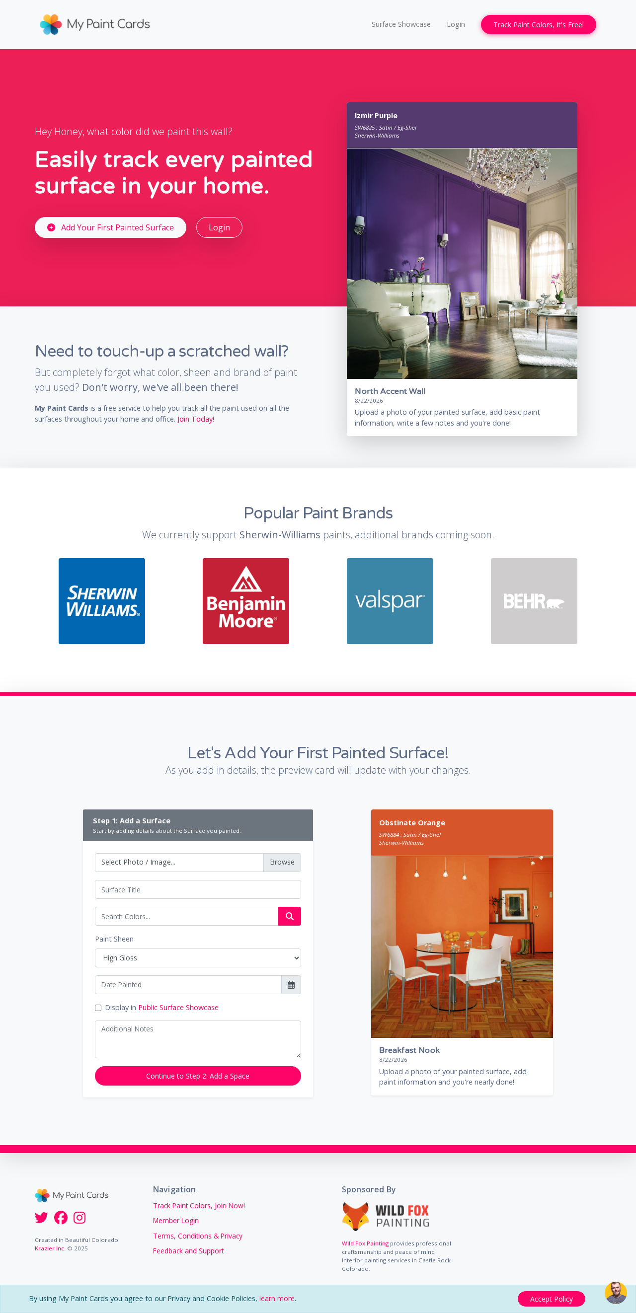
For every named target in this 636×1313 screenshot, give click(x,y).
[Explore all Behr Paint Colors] (534, 600)
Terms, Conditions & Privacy (197, 1235)
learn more (277, 1298)
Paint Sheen (114, 939)
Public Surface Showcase (178, 1007)
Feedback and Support (188, 1250)
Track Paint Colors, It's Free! (538, 24)
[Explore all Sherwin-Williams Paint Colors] (102, 600)
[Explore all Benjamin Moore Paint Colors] (246, 600)
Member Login (176, 1220)
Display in (162, 1007)
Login (456, 24)
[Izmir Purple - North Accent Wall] (466, 263)
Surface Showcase (401, 24)
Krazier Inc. (50, 1248)
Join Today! (195, 419)
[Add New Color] (289, 916)
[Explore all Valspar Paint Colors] (390, 600)
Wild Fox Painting (365, 1243)
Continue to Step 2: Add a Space (197, 1076)
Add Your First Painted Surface (116, 227)
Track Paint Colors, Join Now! (199, 1205)
